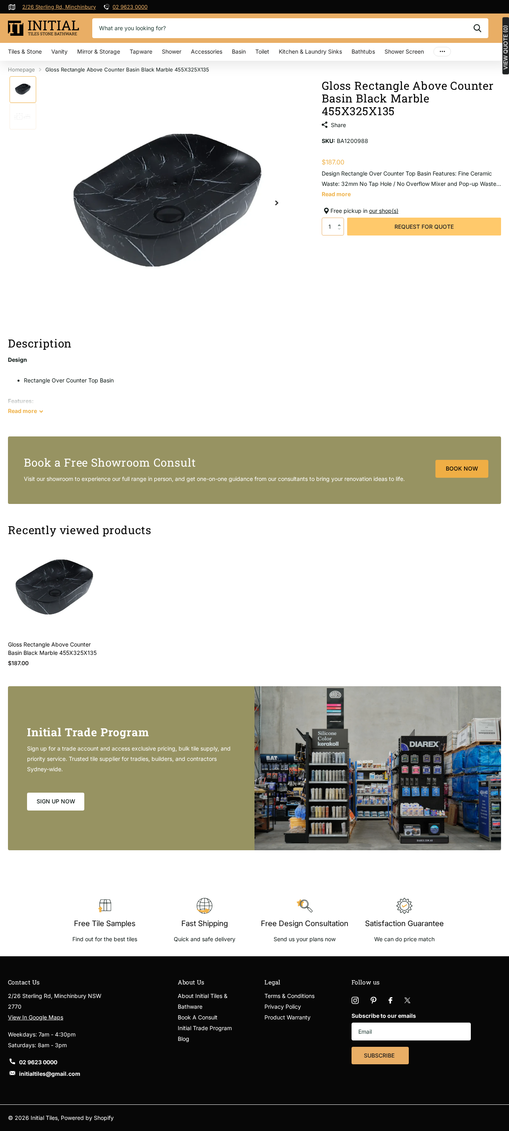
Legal (272, 982)
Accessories (206, 51)
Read (22, 410)
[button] (341, 220)
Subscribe (380, 1055)
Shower (171, 51)
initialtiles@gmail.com (49, 1073)
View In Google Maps (35, 1017)
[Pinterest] (374, 1000)
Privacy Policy (282, 1006)
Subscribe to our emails (384, 1015)
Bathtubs (363, 51)
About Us (191, 982)
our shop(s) (383, 210)
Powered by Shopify (87, 1117)
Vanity (59, 51)
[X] (407, 1000)
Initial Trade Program (205, 1028)
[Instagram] (355, 1000)
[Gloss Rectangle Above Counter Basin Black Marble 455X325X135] (54, 588)
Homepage (21, 69)
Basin (239, 51)
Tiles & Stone (25, 51)
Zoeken (477, 28)
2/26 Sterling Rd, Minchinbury (59, 7)
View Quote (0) (505, 47)
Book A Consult (198, 1017)
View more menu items (442, 52)
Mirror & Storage (98, 51)
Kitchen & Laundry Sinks (310, 51)
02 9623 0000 (130, 7)
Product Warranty (287, 1017)
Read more (336, 194)
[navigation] (23, 89)
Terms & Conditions (289, 995)
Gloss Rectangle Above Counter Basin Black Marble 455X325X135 (52, 648)
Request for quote (424, 226)
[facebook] (390, 1000)
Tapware (141, 51)
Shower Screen (404, 51)
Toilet (262, 51)
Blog (183, 1038)
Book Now (462, 468)
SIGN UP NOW (56, 801)
